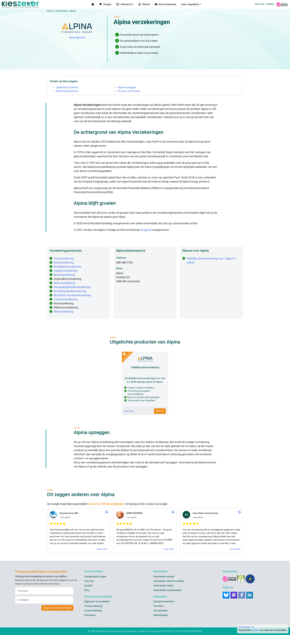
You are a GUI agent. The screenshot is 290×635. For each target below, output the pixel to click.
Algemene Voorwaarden (97, 601)
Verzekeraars (61, 11)
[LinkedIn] (249, 595)
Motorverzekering (64, 274)
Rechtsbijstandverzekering (70, 291)
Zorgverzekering (63, 258)
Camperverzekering (65, 270)
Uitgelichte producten (67, 87)
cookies (255, 630)
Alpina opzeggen (127, 87)
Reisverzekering (63, 311)
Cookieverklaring (93, 610)
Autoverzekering (167, 4)
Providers (158, 606)
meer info (129, 411)
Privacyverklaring (93, 606)
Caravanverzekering (65, 299)
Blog (86, 590)
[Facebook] (241, 595)
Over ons (259, 4)
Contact (270, 4)
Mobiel (146, 4)
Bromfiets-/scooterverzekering (72, 295)
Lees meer (102, 549)
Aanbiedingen (160, 615)
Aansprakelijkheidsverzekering (72, 287)
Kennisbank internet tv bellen (168, 581)
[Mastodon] (233, 595)
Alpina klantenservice (67, 91)
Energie (107, 4)
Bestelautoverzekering (67, 266)
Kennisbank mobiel (163, 585)
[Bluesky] (226, 595)
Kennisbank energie (163, 576)
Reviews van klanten (129, 91)
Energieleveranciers (163, 601)
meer (190, 4)
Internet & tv (126, 4)
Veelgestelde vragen (95, 576)
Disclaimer (90, 615)
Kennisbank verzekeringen (167, 590)
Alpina (73, 11)
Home (50, 11)
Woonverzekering (64, 283)
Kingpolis (145, 229)
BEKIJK (160, 411)
